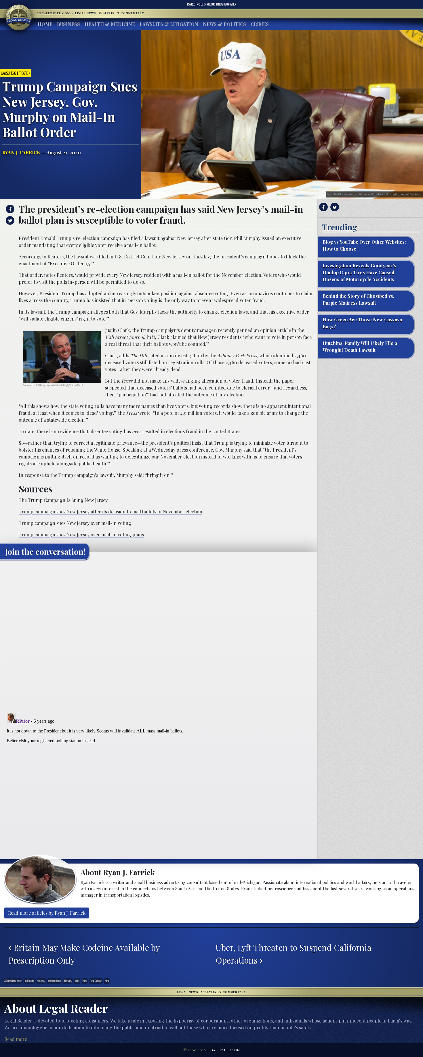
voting (107, 981)
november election (54, 981)
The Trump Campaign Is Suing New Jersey (63, 500)
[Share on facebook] (9, 209)
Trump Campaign (96, 981)
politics (77, 981)
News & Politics (224, 24)
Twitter (226, 4)
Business (68, 24)
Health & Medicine (110, 24)
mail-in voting (29, 981)
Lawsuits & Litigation (169, 24)
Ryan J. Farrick (21, 152)
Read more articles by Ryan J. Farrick (46, 913)
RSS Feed (191, 4)
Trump (84, 981)
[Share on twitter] (9, 220)
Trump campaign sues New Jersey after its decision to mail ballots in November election (110, 512)
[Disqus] (158, 636)
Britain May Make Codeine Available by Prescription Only (83, 954)
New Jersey (41, 981)
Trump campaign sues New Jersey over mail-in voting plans (81, 535)
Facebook (206, 4)
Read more (15, 1039)
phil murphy (68, 981)
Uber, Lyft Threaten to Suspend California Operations (293, 954)
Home (45, 24)
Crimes (260, 24)
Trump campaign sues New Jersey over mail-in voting (75, 523)
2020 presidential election (13, 981)
